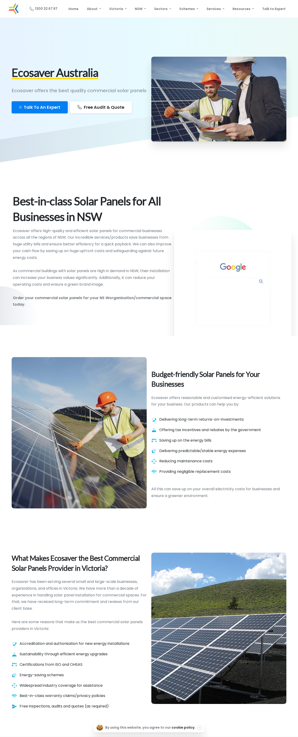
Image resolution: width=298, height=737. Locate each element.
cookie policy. (183, 727)
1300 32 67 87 (46, 8)
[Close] (199, 727)
